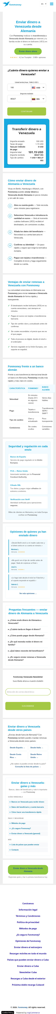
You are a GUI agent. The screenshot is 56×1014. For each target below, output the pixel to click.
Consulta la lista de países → (28, 767)
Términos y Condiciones (28, 916)
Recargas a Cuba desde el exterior (28, 978)
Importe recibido (26, 94)
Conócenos (28, 903)
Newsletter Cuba (28, 972)
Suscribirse (28, 706)
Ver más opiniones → (28, 593)
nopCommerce (33, 1012)
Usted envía (26, 82)
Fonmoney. (23, 1007)
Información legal (28, 909)
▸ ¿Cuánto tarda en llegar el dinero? (24, 629)
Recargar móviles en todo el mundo (28, 953)
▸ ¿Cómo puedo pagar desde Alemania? (26, 635)
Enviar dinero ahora (28, 51)
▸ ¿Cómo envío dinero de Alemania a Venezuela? (24, 621)
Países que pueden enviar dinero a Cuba (28, 959)
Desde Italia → (36, 748)
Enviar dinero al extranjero (28, 947)
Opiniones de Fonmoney (28, 941)
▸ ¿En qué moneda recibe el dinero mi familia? (25, 643)
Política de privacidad (28, 922)
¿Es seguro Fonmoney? (28, 934)
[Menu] (51, 4)
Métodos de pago (28, 928)
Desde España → (17, 748)
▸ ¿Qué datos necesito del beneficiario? (26, 651)
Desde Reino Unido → (36, 755)
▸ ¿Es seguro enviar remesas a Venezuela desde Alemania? (27, 658)
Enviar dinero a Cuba (28, 966)
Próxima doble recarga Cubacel (28, 984)
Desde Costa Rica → (15, 755)
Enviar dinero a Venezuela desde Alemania (28, 869)
